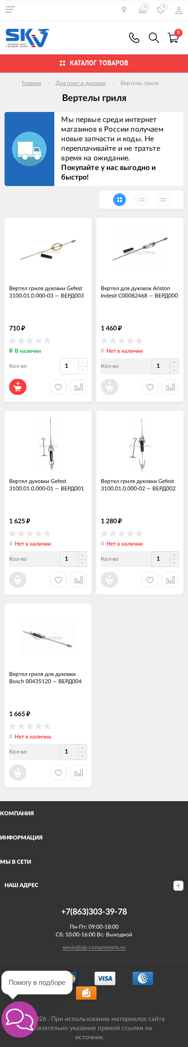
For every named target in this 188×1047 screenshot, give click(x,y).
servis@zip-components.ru (94, 947)
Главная (31, 83)
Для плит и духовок (81, 83)
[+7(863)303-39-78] (134, 37)
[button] (19, 1019)
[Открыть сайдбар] (10, 9)
